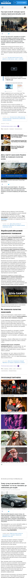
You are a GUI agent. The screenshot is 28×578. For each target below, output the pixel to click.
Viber (18, 126)
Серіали (12, 129)
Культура (19, 368)
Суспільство (5, 370)
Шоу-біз (6, 129)
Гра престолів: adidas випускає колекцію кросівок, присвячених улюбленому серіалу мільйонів (13, 118)
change (7, 123)
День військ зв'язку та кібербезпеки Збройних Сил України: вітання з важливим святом (13, 225)
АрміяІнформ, (4, 219)
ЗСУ (14, 368)
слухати (21, 2)
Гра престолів (18, 129)
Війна (10, 368)
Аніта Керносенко (16, 489)
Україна (6, 368)
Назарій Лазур (16, 161)
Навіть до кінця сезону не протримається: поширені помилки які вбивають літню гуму (12, 535)
